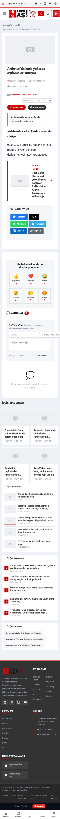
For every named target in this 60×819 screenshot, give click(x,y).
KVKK (4, 743)
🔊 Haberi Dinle (16, 107)
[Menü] (4, 13)
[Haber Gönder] (48, 13)
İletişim (5, 733)
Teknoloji (50, 686)
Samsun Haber (36, 678)
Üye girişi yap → (16, 355)
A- (38, 100)
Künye (5, 723)
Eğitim (49, 696)
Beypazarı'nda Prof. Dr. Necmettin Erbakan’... (24, 633)
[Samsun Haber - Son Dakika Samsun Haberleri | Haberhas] (22, 13)
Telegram (40, 224)
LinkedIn (20, 231)
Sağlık (17, 25)
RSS (4, 748)
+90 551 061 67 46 (44, 729)
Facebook (21, 217)
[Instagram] (45, 4)
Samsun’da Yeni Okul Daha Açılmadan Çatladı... (25, 639)
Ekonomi (36, 689)
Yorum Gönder (41, 355)
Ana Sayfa (7, 25)
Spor (35, 694)
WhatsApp (21, 224)
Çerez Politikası (22, 797)
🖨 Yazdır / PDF (37, 107)
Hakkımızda (7, 718)
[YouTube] (50, 4)
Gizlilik (5, 738)
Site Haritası (53, 797)
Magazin (50, 681)
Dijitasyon (38, 806)
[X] (41, 4)
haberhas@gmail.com (46, 734)
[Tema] (55, 4)
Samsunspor (38, 699)
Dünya (49, 677)
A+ (49, 100)
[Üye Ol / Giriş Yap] (41, 13)
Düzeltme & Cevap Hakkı (39, 797)
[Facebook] (36, 4)
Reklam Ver (7, 728)
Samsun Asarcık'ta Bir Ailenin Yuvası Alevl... (24, 645)
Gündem (36, 685)
